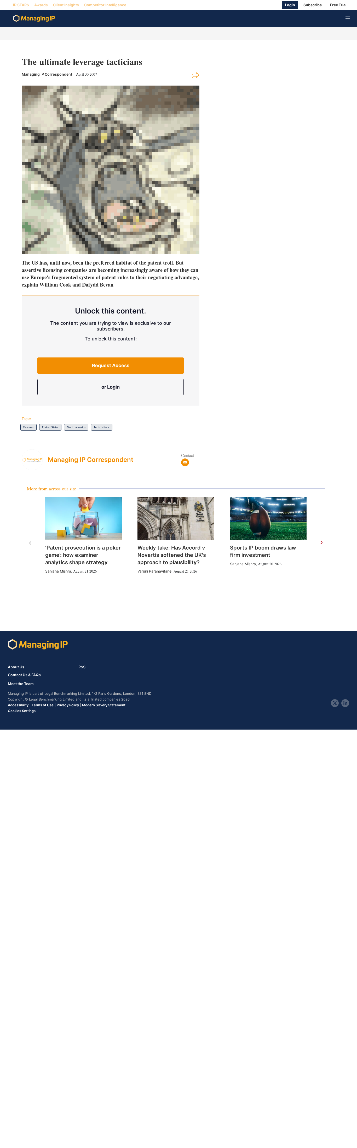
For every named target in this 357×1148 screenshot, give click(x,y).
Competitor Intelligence (105, 5)
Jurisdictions (102, 427)
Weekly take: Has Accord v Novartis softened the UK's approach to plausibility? (171, 555)
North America (76, 427)
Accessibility (18, 705)
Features (28, 427)
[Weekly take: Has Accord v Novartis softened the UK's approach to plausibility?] (175, 518)
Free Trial (338, 5)
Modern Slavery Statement (103, 705)
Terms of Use (43, 705)
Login (290, 5)
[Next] (321, 542)
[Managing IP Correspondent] (35, 459)
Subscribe (312, 5)
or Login (110, 387)
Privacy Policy (68, 705)
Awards (41, 5)
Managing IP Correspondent (90, 459)
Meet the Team (21, 684)
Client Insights (66, 5)
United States (50, 427)
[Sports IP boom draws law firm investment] (268, 518)
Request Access (110, 365)
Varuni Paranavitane (154, 571)
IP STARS (21, 5)
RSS (81, 667)
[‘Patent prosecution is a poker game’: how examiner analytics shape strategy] (83, 518)
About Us (16, 667)
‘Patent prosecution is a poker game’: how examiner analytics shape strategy (83, 555)
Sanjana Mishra (58, 571)
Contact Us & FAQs (24, 675)
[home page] (34, 18)
